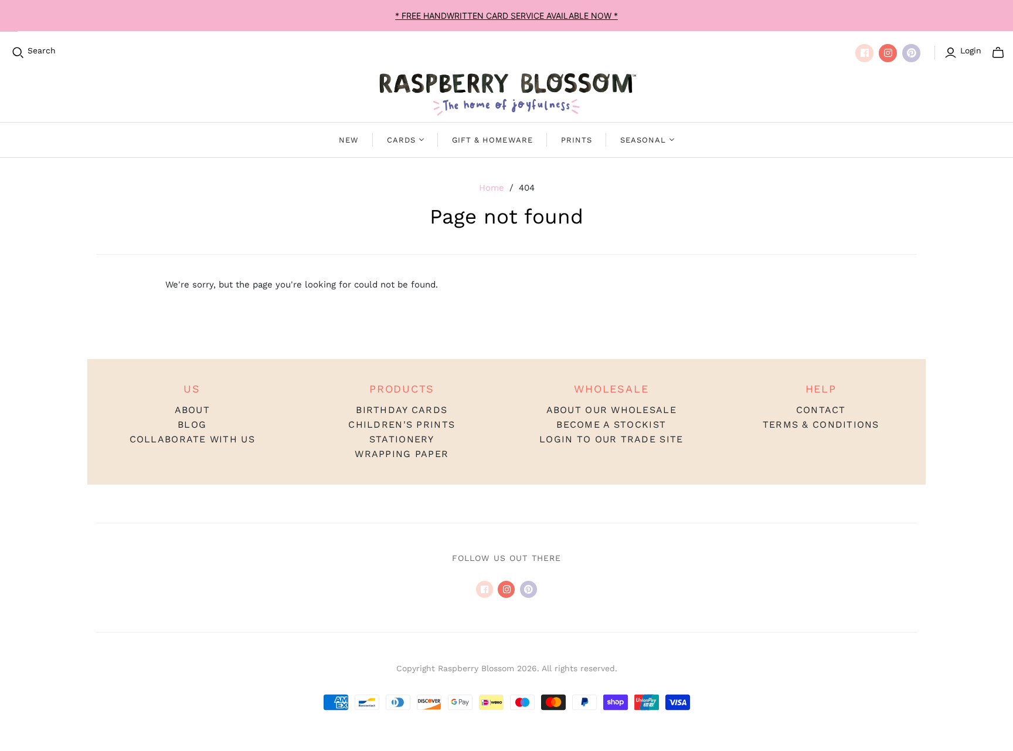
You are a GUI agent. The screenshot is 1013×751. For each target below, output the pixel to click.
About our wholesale (611, 409)
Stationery (401, 439)
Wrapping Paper (401, 453)
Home (491, 187)
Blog (192, 424)
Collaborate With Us (192, 439)
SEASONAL (643, 140)
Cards (401, 140)
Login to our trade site (611, 439)
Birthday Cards (401, 409)
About (192, 409)
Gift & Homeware (492, 140)
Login (970, 50)
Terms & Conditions (821, 424)
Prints (576, 140)
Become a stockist (611, 424)
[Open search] (18, 53)
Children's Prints (401, 424)
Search (42, 50)
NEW (349, 140)
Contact (821, 409)
